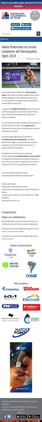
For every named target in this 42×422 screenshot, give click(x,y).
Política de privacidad (16, 407)
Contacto (5, 407)
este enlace (8, 239)
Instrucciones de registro (21, 28)
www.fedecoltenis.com (11, 200)
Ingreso (16, 24)
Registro (27, 24)
